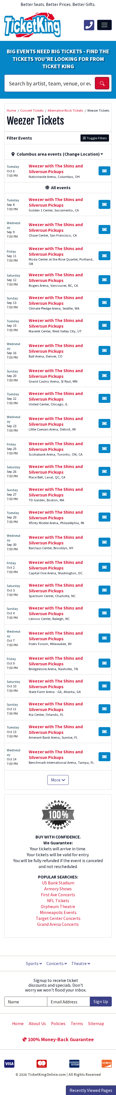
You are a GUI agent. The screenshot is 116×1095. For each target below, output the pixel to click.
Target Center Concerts (58, 918)
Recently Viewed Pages (91, 1090)
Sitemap (96, 1023)
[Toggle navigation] (104, 25)
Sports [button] (32, 963)
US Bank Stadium (58, 883)
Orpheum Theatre (58, 906)
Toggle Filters (96, 138)
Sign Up (100, 1001)
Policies (58, 1023)
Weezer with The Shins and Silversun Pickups (56, 168)
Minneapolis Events (58, 912)
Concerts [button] (55, 963)
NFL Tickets (58, 900)
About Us (37, 1023)
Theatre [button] (79, 963)
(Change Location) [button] (81, 154)
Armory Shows (58, 888)
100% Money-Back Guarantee (60, 1039)
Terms (77, 1023)
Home (18, 1023)
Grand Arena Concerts (58, 924)
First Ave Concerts (58, 894)
